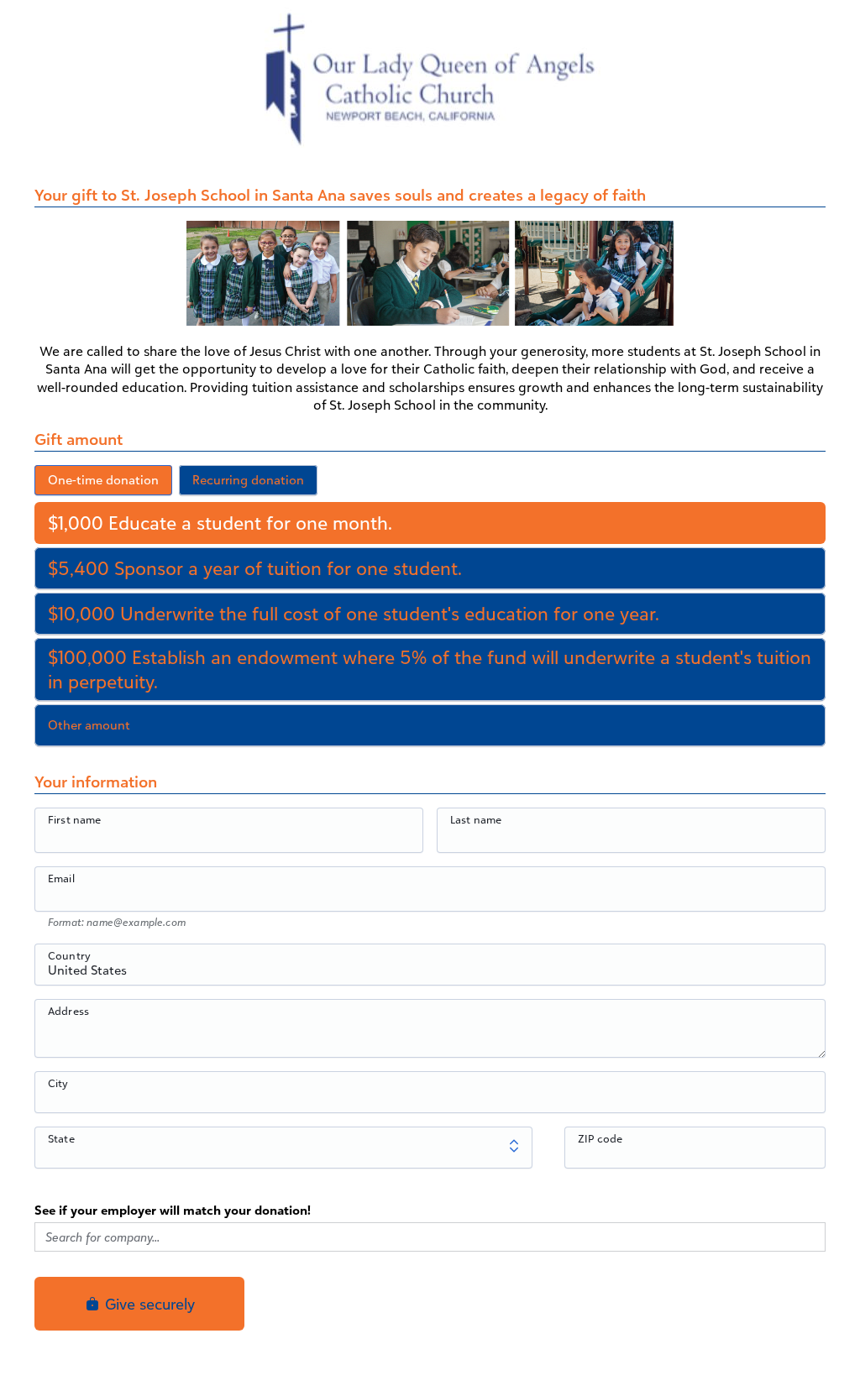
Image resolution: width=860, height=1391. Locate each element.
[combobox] (430, 974)
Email (61, 878)
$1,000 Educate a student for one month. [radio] (220, 522)
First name (75, 819)
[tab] (103, 480)
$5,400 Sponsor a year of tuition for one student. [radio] (255, 568)
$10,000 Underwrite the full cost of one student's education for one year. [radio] (353, 613)
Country (69, 955)
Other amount (89, 725)
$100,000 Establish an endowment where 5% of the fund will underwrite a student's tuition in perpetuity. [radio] (429, 669)
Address (68, 1010)
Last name (475, 819)
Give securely (148, 1303)
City (58, 1083)
